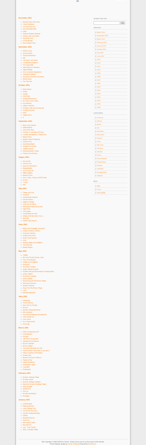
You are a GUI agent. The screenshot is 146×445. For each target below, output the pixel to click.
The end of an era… (30, 26)
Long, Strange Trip (29, 408)
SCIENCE (100, 169)
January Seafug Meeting (31, 413)
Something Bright (29, 144)
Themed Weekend (29, 55)
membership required (30, 197)
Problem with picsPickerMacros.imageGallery (38, 271)
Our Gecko (27, 161)
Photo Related (102, 158)
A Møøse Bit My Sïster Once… (33, 216)
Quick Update (27, 278)
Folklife (25, 255)
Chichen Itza (27, 141)
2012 (99, 63)
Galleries (100, 175)
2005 (99, 87)
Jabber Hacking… (29, 105)
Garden (99, 138)
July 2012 (100, 52)
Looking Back (27, 404)
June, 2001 (23, 224)
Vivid (24, 113)
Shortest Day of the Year (31, 22)
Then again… (27, 211)
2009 (99, 73)
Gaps (25, 31)
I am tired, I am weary (30, 60)
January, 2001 (24, 400)
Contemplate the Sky (30, 213)
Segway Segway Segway (31, 33)
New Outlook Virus (29, 43)
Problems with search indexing (33, 108)
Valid (101, 192)
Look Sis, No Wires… (30, 204)
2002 (99, 97)
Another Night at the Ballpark (32, 242)
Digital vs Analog (28, 202)
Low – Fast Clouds (29, 427)
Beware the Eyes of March (32, 357)
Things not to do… (29, 192)
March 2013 (101, 39)
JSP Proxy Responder (30, 339)
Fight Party (26, 209)
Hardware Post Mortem (31, 341)
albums (99, 121)
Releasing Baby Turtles (31, 151)
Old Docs (100, 148)
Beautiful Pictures (29, 418)
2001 (99, 100)
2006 (99, 83)
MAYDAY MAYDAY (29, 292)
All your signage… (29, 343)
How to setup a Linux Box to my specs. (36, 350)
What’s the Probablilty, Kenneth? (34, 228)
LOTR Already (28, 41)
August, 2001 (24, 157)
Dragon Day (27, 355)
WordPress (92, 444)
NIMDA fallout (27, 127)
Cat (98, 128)
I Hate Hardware (28, 24)
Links (99, 141)
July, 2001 (23, 188)
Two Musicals (27, 245)
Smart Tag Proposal (29, 238)
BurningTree (27, 425)
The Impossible (28, 65)
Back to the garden (29, 125)
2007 (99, 80)
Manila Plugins (28, 247)
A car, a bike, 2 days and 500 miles (35, 177)
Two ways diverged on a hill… (33, 348)
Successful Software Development (35, 314)
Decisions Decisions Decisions (33, 77)
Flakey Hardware (29, 362)
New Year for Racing (30, 305)
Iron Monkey (27, 103)
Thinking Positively (29, 74)
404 (24, 58)
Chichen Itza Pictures (30, 153)
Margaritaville (27, 168)
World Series (27, 79)
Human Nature (28, 199)
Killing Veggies (28, 173)
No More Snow (28, 379)
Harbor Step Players (30, 221)
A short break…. (28, 53)
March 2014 (101, 32)
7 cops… (26, 182)
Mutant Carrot (27, 175)
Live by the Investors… (31, 411)
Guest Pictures (28, 303)
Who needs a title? (29, 422)
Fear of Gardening (29, 260)
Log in (99, 189)
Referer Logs (27, 51)
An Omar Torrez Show (30, 101)
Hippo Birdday (28, 69)
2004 (99, 90)
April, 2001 (23, 296)
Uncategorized (102, 172)
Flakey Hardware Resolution (32, 353)
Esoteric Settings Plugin (31, 377)
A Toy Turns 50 (28, 170)
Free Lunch (27, 319)
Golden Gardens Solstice (31, 231)
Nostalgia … (27, 396)
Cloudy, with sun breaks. (31, 36)
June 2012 (100, 56)
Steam (25, 91)
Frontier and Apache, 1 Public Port (34, 134)
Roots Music (27, 89)
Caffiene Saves (28, 149)
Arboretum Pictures (29, 283)
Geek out (26, 420)
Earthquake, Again (29, 364)
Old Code (100, 145)
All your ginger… (28, 346)
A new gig (26, 324)
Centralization (27, 334)
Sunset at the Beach (30, 166)
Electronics (100, 134)
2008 (99, 76)
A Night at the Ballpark (30, 262)
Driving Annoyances (30, 98)
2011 (98, 66)
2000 (99, 104)
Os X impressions (29, 321)
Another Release (28, 285)
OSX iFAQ (26, 96)
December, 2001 (25, 18)
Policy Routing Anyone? (31, 332)
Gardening (26, 300)
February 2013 (102, 42)
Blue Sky (26, 218)
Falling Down (27, 115)
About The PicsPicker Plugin (32, 288)
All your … (26, 307)
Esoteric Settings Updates (32, 382)
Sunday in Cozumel (29, 146)
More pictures (27, 312)
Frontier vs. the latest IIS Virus (33, 132)
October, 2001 (24, 85)
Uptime (25, 415)
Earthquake (27, 369)
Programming (101, 162)
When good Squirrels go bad (32, 206)
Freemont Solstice (29, 233)
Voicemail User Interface (31, 67)
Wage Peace (27, 137)
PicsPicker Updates (29, 276)
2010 (99, 70)
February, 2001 (25, 373)
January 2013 (101, 46)
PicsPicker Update (29, 267)
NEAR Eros (27, 389)
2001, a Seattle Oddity (30, 429)
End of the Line (28, 38)
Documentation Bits (29, 29)
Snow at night (27, 386)
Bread (99, 124)
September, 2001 (25, 121)
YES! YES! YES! (28, 130)
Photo (99, 155)
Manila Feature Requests (31, 139)
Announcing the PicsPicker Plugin (34, 281)
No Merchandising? (29, 393)
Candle (25, 94)
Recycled (26, 264)
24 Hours (100, 117)
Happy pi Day (27, 360)
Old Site (99, 152)
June (24, 240)
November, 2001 (25, 47)
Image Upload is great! (30, 269)
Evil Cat (25, 391)
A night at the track (29, 235)
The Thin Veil (27, 81)
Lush (24, 290)
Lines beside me (28, 317)
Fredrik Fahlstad (74, 444)
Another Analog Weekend (31, 310)
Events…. (26, 180)
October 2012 (101, 49)
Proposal (26, 195)
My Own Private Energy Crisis (33, 257)
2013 (99, 59)
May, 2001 (23, 251)
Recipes (99, 165)
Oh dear (26, 336)
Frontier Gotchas (29, 110)
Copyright (26, 367)
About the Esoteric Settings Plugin (34, 384)
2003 (99, 93)
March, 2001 (24, 328)
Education (100, 131)
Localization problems (30, 62)
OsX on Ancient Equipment (32, 72)
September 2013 (102, 35)
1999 (99, 107)
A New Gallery (28, 274)
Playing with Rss (28, 406)
